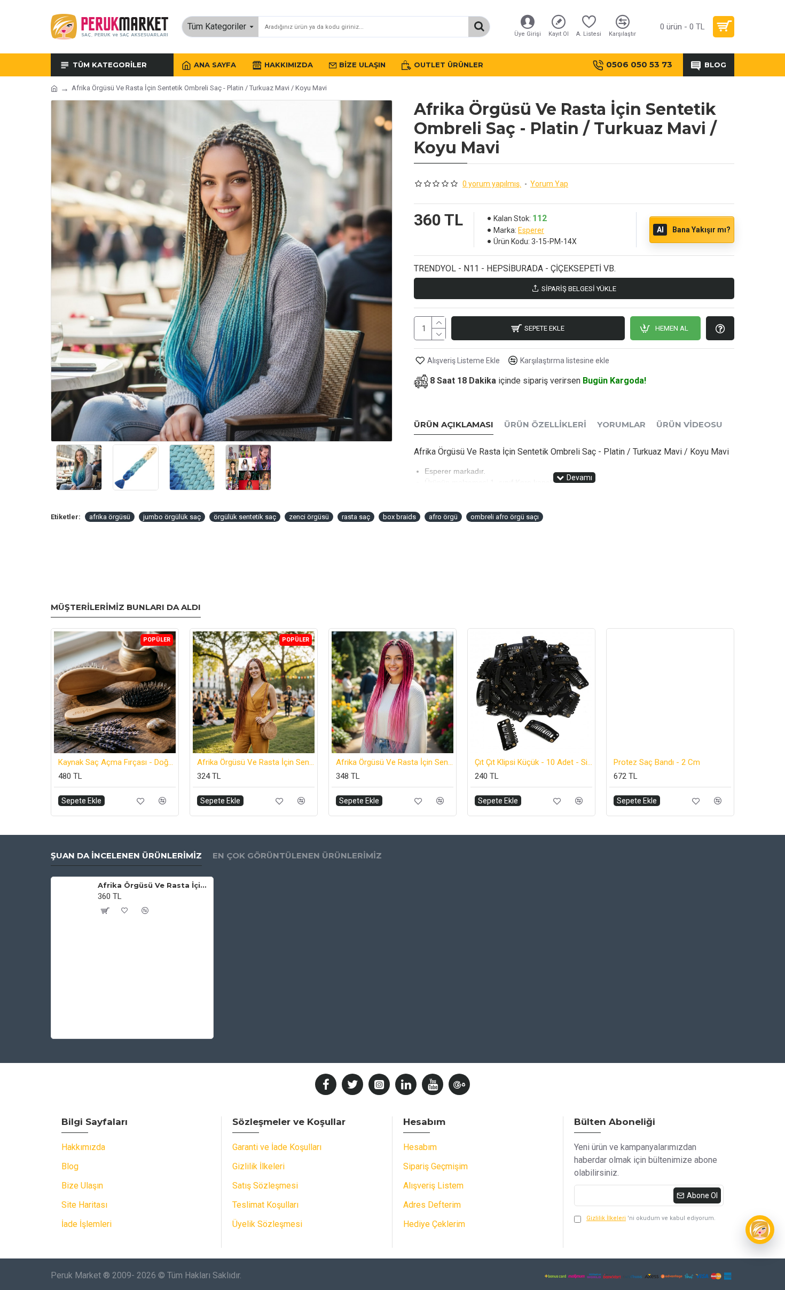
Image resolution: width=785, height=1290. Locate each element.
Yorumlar (621, 424)
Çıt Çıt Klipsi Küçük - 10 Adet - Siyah (533, 762)
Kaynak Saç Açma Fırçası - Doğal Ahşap (117, 762)
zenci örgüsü (309, 517)
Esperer (531, 230)
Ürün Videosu (689, 424)
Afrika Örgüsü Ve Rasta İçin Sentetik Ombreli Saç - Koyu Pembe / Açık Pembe (394, 762)
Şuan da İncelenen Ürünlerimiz (126, 856)
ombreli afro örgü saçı (504, 517)
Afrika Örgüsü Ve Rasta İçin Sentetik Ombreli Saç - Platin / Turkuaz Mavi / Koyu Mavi (153, 885)
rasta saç (356, 517)
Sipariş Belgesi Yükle (578, 289)
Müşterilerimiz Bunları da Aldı (126, 607)
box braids (399, 517)
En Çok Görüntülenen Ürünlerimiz (297, 856)
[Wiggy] (759, 1229)
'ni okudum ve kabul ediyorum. (651, 1218)
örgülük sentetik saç (245, 517)
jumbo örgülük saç (172, 517)
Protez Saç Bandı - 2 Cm (657, 762)
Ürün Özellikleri (545, 424)
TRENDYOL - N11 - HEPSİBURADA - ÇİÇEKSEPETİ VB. (515, 268)
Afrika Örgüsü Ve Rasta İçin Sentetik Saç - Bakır (256, 762)
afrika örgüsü (109, 517)
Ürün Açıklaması (453, 424)
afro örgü (443, 517)
